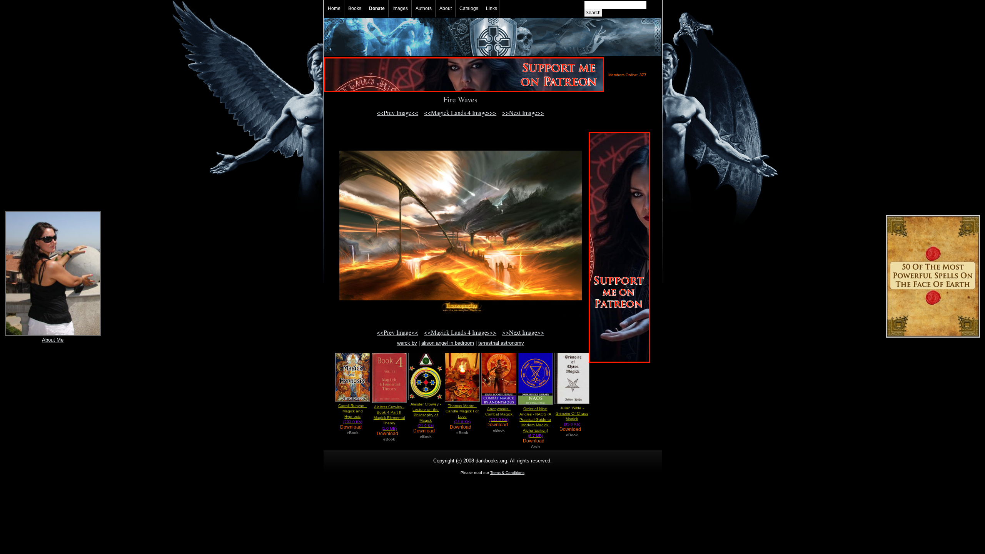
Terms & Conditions (507, 473)
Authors (424, 8)
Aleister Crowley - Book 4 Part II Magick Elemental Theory (389, 418)
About (445, 8)
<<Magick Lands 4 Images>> (460, 112)
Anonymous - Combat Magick (499, 414)
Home (334, 8)
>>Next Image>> (523, 112)
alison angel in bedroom (447, 343)
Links (491, 8)
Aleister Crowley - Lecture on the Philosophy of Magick (426, 415)
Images (400, 8)
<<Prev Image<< (397, 112)
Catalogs (468, 8)
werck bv (407, 343)
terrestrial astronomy (501, 343)
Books (354, 8)
